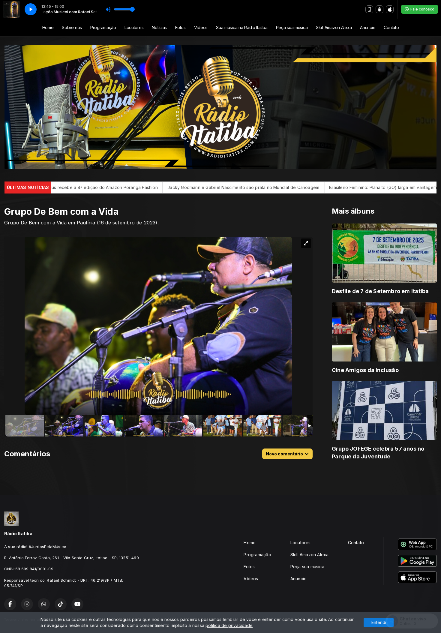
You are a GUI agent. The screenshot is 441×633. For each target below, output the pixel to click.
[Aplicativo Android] (379, 9)
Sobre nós (72, 27)
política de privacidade (229, 625)
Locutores (133, 27)
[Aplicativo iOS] (390, 9)
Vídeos (201, 27)
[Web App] (369, 9)
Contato (391, 27)
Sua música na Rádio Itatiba (241, 27)
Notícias (159, 27)
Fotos (180, 27)
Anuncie (367, 27)
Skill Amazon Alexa (334, 27)
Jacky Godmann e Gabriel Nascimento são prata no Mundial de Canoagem (166, 187)
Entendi (378, 622)
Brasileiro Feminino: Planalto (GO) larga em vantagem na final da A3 (319, 187)
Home (48, 27)
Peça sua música (292, 27)
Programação (103, 27)
